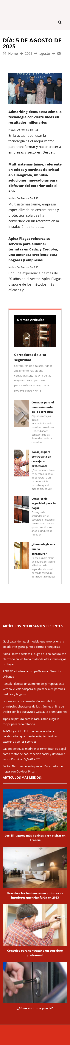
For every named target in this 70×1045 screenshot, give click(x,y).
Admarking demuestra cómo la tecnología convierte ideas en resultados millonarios (35, 117)
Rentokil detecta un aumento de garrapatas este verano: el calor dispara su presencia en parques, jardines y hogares (34, 689)
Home (12, 53)
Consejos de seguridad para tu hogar (44, 503)
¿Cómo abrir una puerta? (35, 1008)
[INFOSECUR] (35, 7)
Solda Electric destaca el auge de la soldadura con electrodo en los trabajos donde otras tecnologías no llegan (34, 659)
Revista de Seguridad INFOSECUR (36, 1034)
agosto (44, 53)
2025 (28, 53)
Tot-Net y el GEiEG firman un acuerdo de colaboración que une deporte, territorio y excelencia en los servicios (30, 736)
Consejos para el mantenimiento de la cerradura (43, 407)
